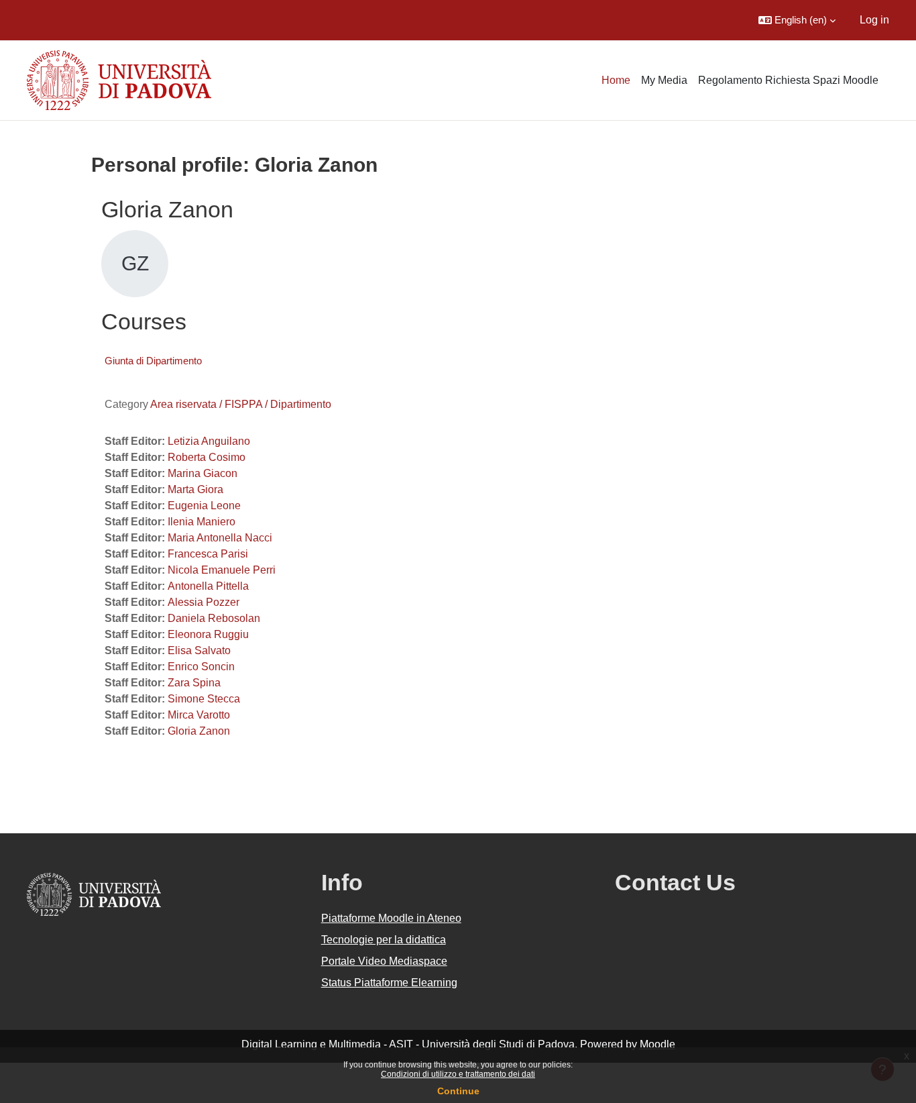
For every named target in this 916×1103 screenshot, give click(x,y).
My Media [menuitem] (664, 80)
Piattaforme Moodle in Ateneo (391, 918)
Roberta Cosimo (206, 457)
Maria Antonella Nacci (220, 537)
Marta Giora (195, 489)
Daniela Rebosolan (214, 618)
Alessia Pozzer (203, 602)
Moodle (657, 1044)
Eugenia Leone (204, 505)
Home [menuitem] (616, 80)
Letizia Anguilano (209, 441)
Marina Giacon (202, 473)
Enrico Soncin (201, 666)
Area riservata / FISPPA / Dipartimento (240, 404)
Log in (874, 19)
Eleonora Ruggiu (208, 634)
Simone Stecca (204, 698)
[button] (797, 20)
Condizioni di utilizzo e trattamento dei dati (458, 1074)
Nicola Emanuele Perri (222, 570)
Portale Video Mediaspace (384, 961)
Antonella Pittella (208, 586)
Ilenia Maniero (201, 521)
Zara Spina (194, 682)
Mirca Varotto (199, 715)
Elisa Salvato (199, 650)
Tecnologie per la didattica (383, 939)
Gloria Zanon (199, 731)
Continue (458, 1091)
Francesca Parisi (208, 554)
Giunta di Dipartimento (153, 360)
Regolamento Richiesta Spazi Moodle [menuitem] (788, 80)
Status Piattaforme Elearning (389, 982)
